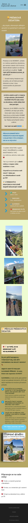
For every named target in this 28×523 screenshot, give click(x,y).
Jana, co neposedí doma (8, 5)
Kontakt (14, 512)
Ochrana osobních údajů (14, 507)
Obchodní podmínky (14, 516)
